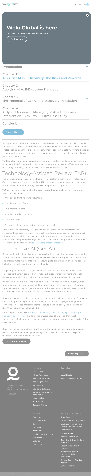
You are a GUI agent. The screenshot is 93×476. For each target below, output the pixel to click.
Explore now (17, 39)
